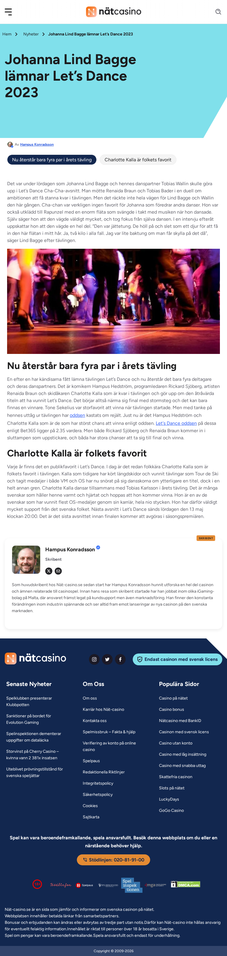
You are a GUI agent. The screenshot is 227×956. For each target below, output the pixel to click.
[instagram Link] (94, 659)
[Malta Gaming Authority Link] (155, 885)
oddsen (77, 415)
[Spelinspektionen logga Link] (131, 885)
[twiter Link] (107, 659)
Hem (7, 34)
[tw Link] (48, 571)
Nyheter (31, 34)
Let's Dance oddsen (176, 423)
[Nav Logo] (113, 12)
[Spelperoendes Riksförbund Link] (108, 885)
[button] (12, 12)
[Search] (214, 12)
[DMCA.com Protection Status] (185, 885)
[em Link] (58, 571)
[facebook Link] (120, 659)
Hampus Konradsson (37, 144)
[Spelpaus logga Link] (84, 885)
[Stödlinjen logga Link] (61, 885)
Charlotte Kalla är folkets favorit (138, 159)
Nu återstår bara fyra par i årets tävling (52, 159)
